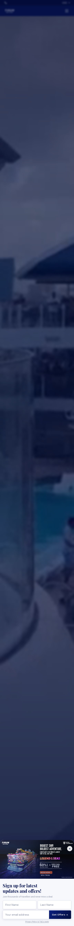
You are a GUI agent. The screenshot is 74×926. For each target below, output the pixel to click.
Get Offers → (60, 914)
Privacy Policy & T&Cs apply (37, 922)
